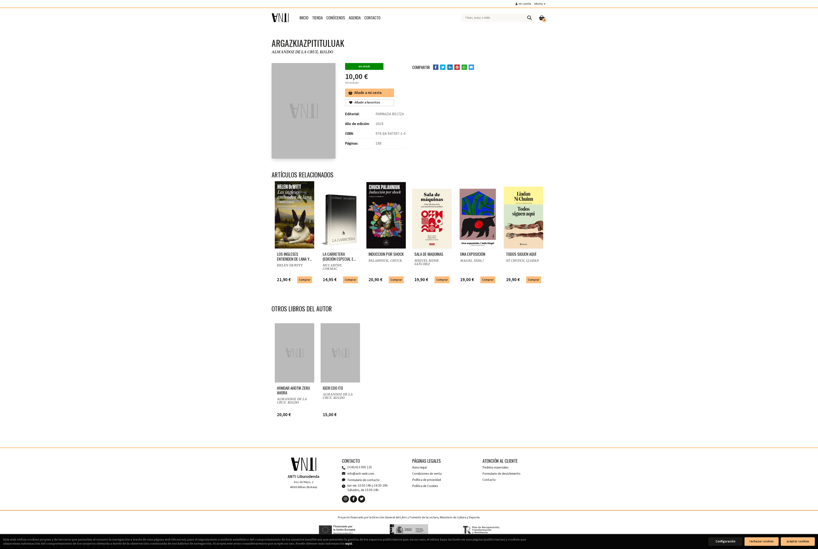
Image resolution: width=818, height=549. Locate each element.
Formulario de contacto (363, 480)
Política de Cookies (425, 486)
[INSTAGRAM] (345, 499)
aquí (348, 543)
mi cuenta (525, 3)
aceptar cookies (797, 541)
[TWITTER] (361, 499)
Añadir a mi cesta (368, 92)
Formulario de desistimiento (501, 473)
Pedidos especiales (495, 467)
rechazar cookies (761, 541)
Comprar (304, 280)
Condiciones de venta (427, 473)
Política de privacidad (426, 479)
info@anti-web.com (360, 473)
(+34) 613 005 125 (359, 467)
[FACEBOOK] (353, 499)
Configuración (725, 541)
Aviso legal (419, 467)
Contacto (489, 479)
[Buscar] (529, 17)
